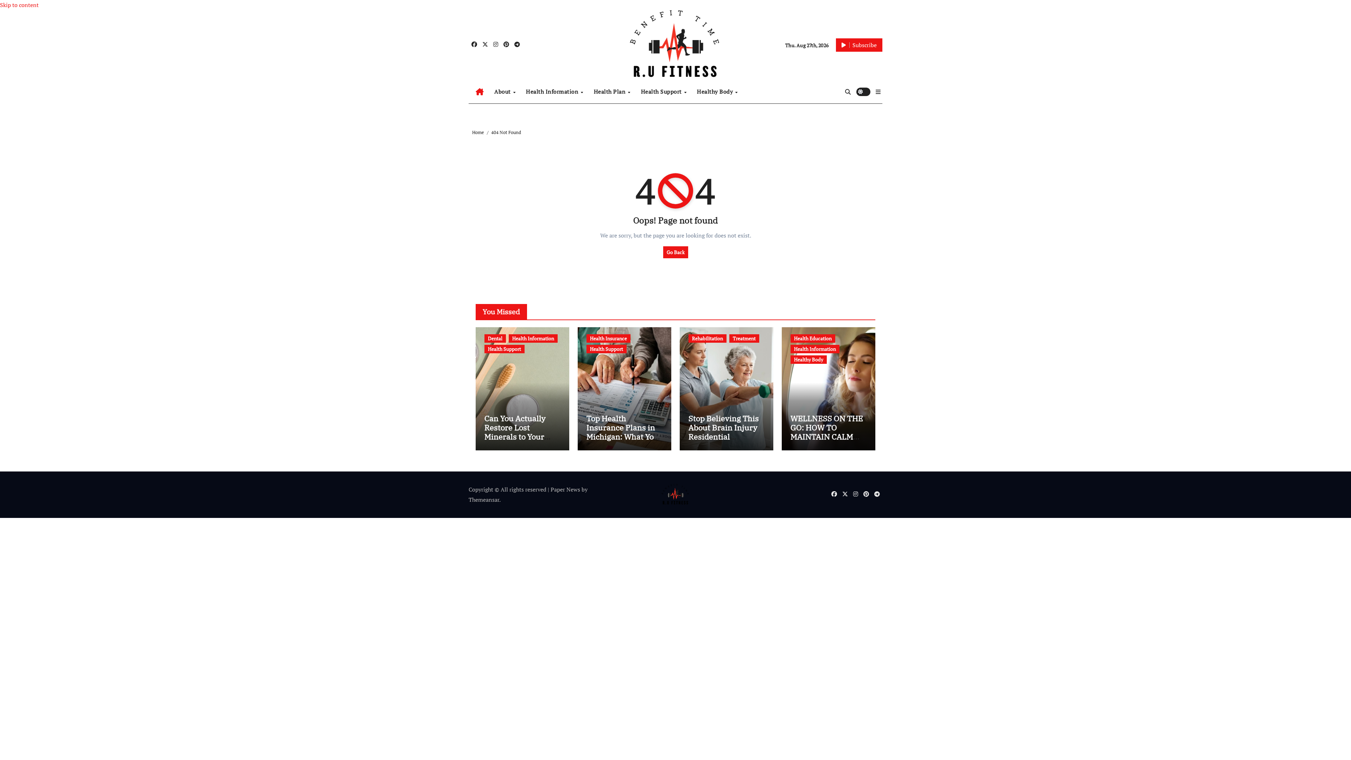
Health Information (553, 91)
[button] (878, 92)
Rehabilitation (707, 338)
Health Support (662, 91)
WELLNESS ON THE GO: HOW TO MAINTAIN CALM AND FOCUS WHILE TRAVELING (827, 437)
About (503, 91)
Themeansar (484, 500)
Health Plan (610, 91)
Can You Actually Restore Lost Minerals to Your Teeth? (515, 432)
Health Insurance (608, 338)
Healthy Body (716, 91)
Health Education (813, 338)
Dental (495, 338)
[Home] (479, 92)
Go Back (676, 252)
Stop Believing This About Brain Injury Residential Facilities (724, 432)
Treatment (744, 338)
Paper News (565, 489)
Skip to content (19, 5)
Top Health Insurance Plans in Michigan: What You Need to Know (622, 432)
